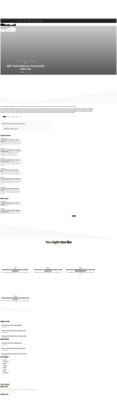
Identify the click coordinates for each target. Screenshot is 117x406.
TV (15, 61)
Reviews (2, 177)
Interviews (2, 148)
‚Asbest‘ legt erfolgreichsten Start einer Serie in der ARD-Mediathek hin (80, 270)
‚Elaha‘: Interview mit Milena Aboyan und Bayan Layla (13, 330)
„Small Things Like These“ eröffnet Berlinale (11, 325)
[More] (74, 77)
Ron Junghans (15, 273)
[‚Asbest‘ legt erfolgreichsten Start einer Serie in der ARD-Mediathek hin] (80, 257)
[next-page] (59, 304)
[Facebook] (107, 21)
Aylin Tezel (8, 116)
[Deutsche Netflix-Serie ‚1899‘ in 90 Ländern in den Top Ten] (15, 285)
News (18, 61)
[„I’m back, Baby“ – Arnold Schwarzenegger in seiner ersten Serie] (48, 257)
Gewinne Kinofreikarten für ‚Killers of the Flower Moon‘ (14, 336)
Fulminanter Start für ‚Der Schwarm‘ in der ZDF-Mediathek (15, 270)
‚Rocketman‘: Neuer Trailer (11, 128)
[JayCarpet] (18, 72)
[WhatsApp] (65, 77)
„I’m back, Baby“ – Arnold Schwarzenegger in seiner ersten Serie (47, 270)
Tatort (20, 116)
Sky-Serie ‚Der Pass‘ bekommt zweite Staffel (13, 123)
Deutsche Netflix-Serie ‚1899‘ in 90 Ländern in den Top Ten (15, 298)
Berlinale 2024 (3, 138)
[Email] (70, 77)
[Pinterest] (61, 77)
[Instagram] (109, 21)
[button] (115, 21)
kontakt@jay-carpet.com (10, 391)
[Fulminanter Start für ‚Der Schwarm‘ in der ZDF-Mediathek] (15, 257)
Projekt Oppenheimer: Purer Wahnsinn (10, 178)
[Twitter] (112, 21)
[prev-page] (57, 304)
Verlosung (2, 158)
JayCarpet (13, 116)
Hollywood (2, 168)
